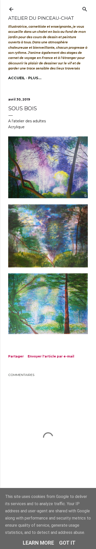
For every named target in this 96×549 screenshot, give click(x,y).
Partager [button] (16, 356)
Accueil (16, 78)
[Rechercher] (85, 8)
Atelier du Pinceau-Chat (41, 18)
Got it (67, 543)
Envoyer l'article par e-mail (51, 356)
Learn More (38, 543)
